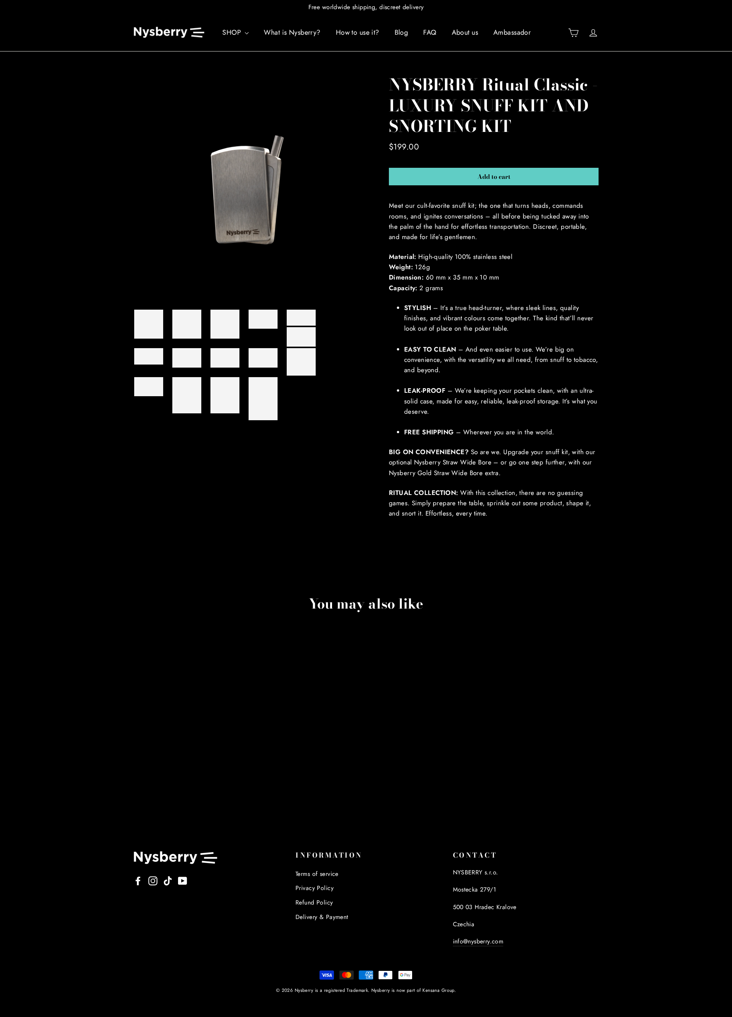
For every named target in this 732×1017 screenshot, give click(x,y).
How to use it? (357, 32)
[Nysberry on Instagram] (152, 880)
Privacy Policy (314, 888)
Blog (401, 32)
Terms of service (317, 873)
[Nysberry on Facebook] (138, 880)
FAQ (429, 32)
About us (465, 32)
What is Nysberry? (292, 32)
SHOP (232, 32)
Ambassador (512, 32)
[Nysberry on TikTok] (167, 880)
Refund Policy (314, 902)
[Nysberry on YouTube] (182, 880)
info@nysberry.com (478, 941)
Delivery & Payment (321, 917)
